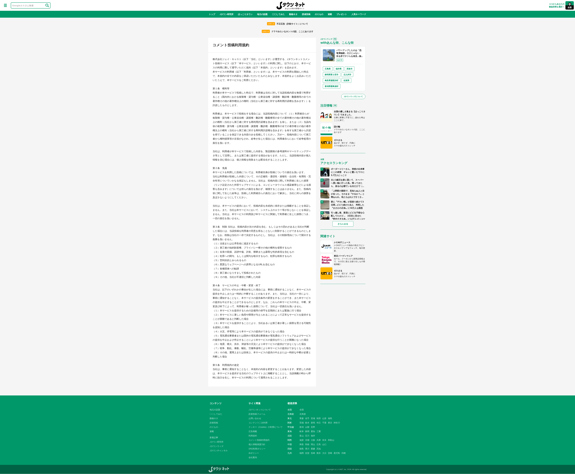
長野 (313, 427)
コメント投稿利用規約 (259, 440)
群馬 (313, 422)
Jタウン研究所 (226, 14)
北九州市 (347, 74)
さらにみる (343, 223)
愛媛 (313, 448)
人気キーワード (358, 14)
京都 (307, 440)
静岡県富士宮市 (331, 74)
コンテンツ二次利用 (258, 422)
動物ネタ (293, 14)
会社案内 (253, 457)
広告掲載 (253, 431)
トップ (212, 14)
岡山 (313, 444)
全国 (301, 409)
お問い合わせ (255, 418)
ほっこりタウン (245, 14)
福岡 (301, 453)
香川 (307, 448)
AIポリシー (254, 453)
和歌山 (331, 440)
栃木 (307, 422)
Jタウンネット (290, 5)
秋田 (319, 418)
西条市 (349, 68)
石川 (307, 435)
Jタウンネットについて (260, 409)
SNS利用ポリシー (257, 448)
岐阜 (301, 431)
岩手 (307, 418)
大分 (324, 453)
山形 (324, 418)
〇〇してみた (278, 14)
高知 (319, 448)
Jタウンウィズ (216, 446)
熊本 (319, 453)
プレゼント (341, 14)
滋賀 (301, 440)
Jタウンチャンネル (219, 450)
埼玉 (319, 422)
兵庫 (319, 440)
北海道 (302, 414)
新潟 (301, 427)
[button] (5, 5)
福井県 (339, 68)
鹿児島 (337, 453)
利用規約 (253, 435)
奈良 (324, 440)
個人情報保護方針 (257, 444)
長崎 (313, 453)
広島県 (328, 68)
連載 (330, 14)
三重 (319, 431)
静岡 (307, 431)
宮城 (313, 418)
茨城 (301, 422)
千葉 (324, 422)
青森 (301, 418)
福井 (313, 435)
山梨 (307, 427)
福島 (330, 418)
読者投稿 (306, 14)
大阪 (313, 440)
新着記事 (214, 437)
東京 (330, 422)
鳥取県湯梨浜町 (331, 80)
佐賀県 (346, 80)
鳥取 (301, 444)
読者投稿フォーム (257, 414)
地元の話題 (262, 14)
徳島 (301, 448)
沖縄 (343, 453)
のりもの (319, 14)
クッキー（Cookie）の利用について (266, 427)
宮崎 (330, 453)
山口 (324, 444)
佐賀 (307, 453)
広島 (319, 444)
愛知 (313, 431)
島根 (307, 444)
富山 (301, 435)
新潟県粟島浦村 (331, 86)
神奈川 (337, 422)
